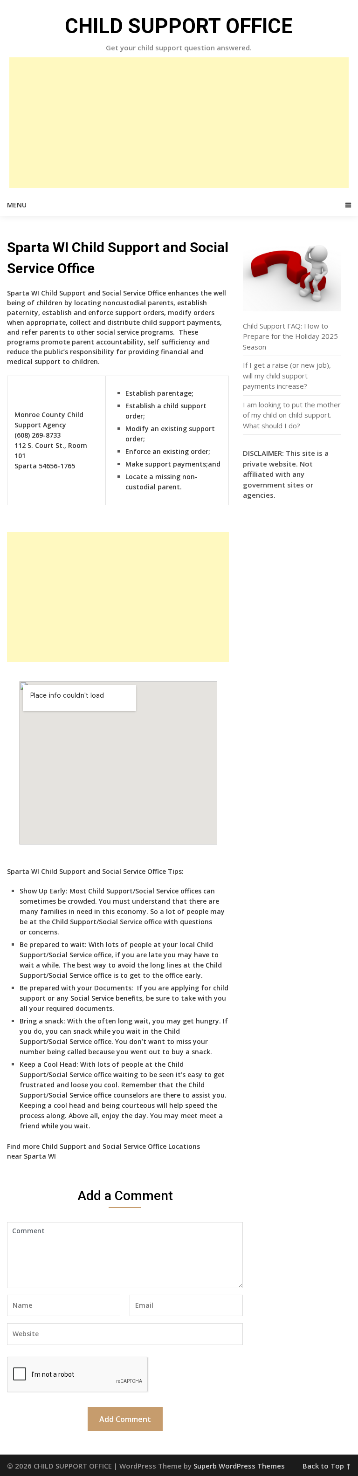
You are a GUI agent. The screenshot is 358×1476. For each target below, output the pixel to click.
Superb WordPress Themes (239, 1465)
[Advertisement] (179, 122)
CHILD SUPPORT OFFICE (179, 26)
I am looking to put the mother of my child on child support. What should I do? (292, 415)
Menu (17, 204)
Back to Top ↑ (327, 1465)
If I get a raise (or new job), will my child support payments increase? (287, 375)
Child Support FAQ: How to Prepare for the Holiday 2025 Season (290, 336)
